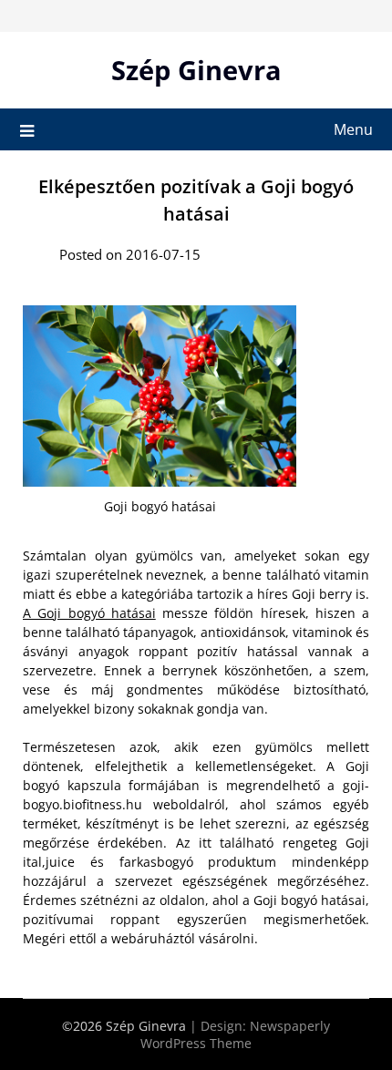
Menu (353, 129)
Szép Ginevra (196, 69)
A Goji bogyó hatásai (89, 613)
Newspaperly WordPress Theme (235, 1034)
